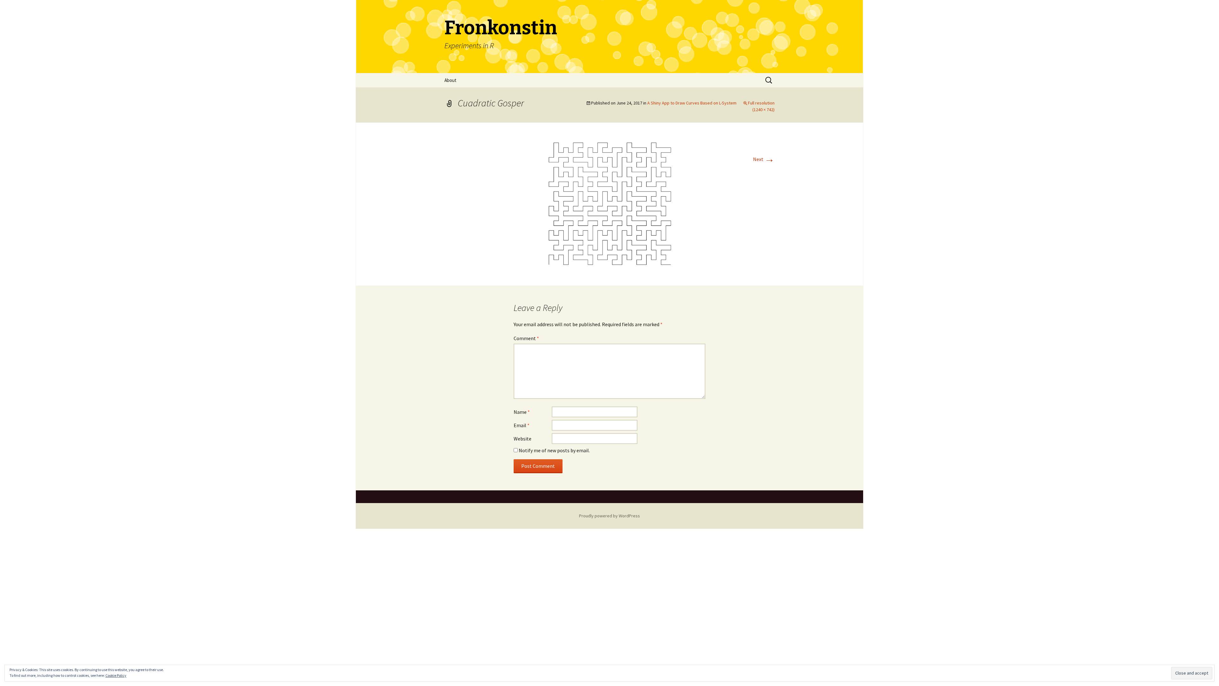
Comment (526, 338)
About (450, 80)
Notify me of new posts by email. (554, 450)
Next (764, 159)
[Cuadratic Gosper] (609, 203)
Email (522, 425)
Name (522, 412)
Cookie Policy (115, 675)
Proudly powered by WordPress (609, 516)
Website (522, 438)
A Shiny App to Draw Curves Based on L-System (691, 103)
